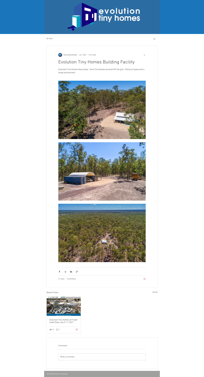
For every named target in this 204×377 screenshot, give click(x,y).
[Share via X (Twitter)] (65, 272)
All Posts (50, 39)
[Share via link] (77, 272)
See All (155, 292)
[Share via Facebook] (59, 272)
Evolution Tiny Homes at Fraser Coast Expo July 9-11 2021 (63, 321)
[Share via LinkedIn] (71, 272)
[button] (154, 39)
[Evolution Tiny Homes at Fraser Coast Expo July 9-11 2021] (64, 306)
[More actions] (144, 54)
